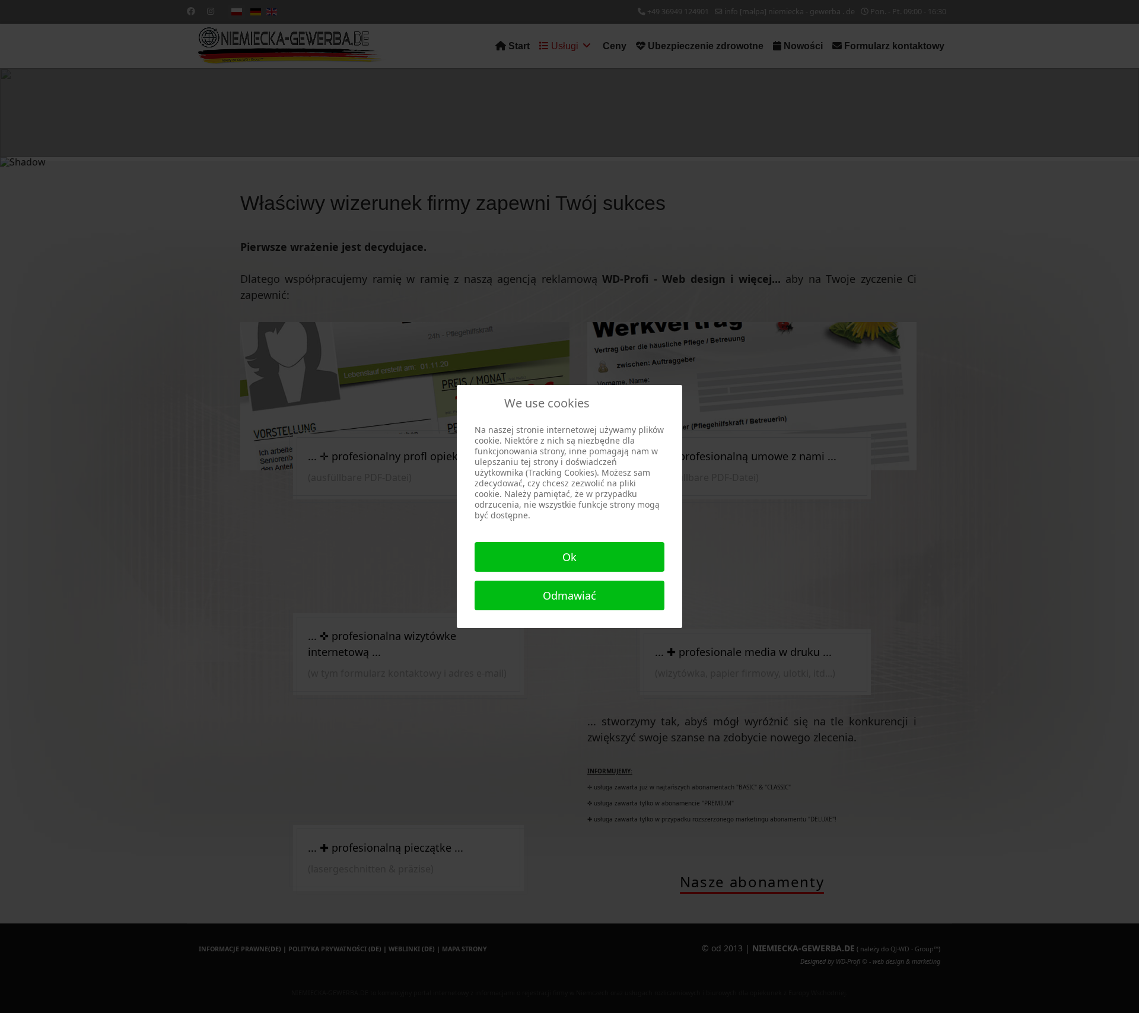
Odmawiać (569, 595)
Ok (569, 557)
